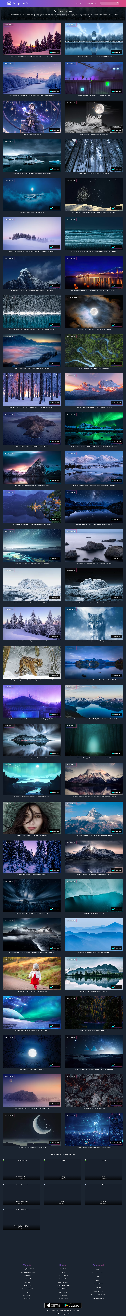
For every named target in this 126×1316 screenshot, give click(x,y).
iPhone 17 (27, 1282)
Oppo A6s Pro (63, 1292)
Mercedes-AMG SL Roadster (98, 1295)
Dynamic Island (28, 1285)
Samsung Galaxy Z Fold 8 (27, 1272)
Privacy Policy (51, 1310)
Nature (34, 14)
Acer (98, 1276)
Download (55, 52)
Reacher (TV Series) (98, 1291)
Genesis (98, 1280)
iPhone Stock (27, 1275)
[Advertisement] (63, 1246)
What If (98, 1269)
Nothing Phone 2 (27, 1295)
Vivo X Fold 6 (63, 1295)
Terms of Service (60, 1310)
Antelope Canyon (98, 1284)
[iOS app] (53, 1305)
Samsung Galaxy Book (98, 1273)
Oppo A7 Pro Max (63, 1275)
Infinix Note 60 (28, 1299)
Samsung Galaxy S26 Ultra (28, 1269)
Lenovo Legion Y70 (63, 1299)
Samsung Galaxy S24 (98, 1298)
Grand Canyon (98, 1287)
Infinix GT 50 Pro (63, 1289)
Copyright (69, 1310)
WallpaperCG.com (18, 3)
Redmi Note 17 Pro (63, 1282)
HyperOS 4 (63, 1272)
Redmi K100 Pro (63, 1269)
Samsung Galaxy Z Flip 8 (63, 1285)
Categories (91, 3)
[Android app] (72, 1305)
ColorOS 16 (28, 1279)
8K (27, 1292)
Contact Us (76, 1310)
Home (78, 3)
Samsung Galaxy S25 (27, 1289)
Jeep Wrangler (63, 1279)
